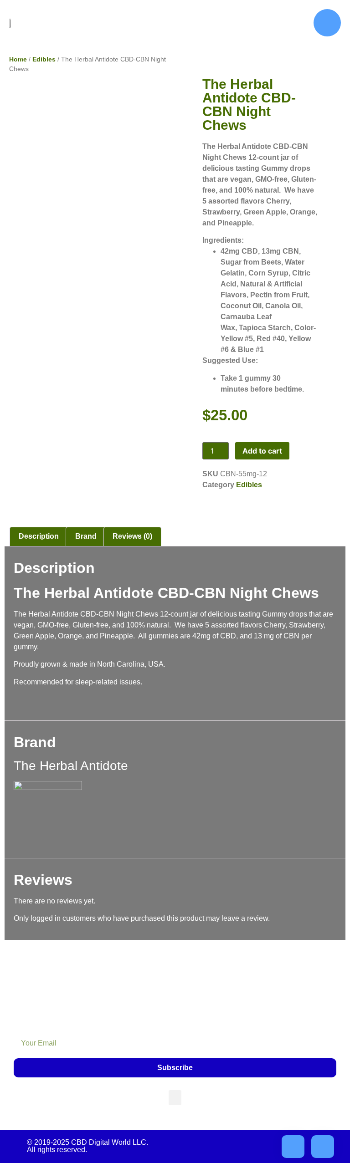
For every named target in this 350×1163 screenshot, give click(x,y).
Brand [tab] (86, 536)
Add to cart (262, 450)
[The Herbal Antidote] (48, 787)
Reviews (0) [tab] (132, 536)
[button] (175, 1097)
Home (18, 59)
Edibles (44, 59)
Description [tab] (39, 536)
